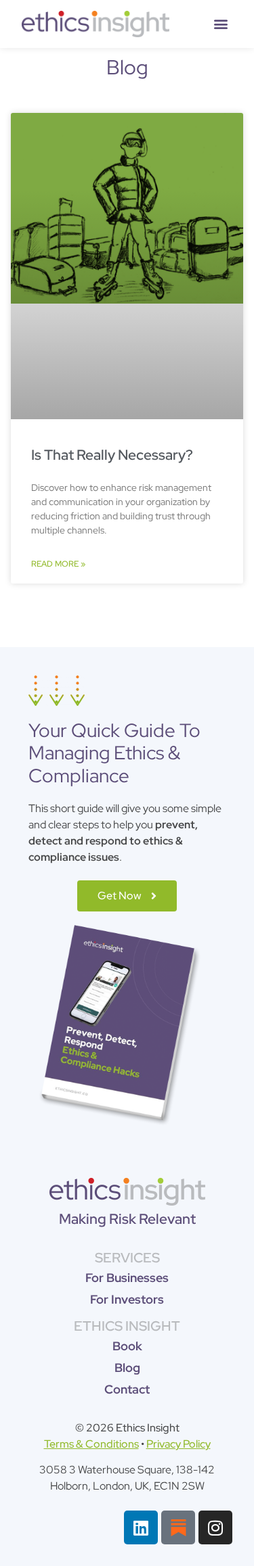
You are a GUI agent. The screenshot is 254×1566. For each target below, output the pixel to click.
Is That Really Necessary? (112, 455)
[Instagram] (215, 1527)
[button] (221, 24)
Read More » (58, 564)
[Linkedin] (141, 1527)
